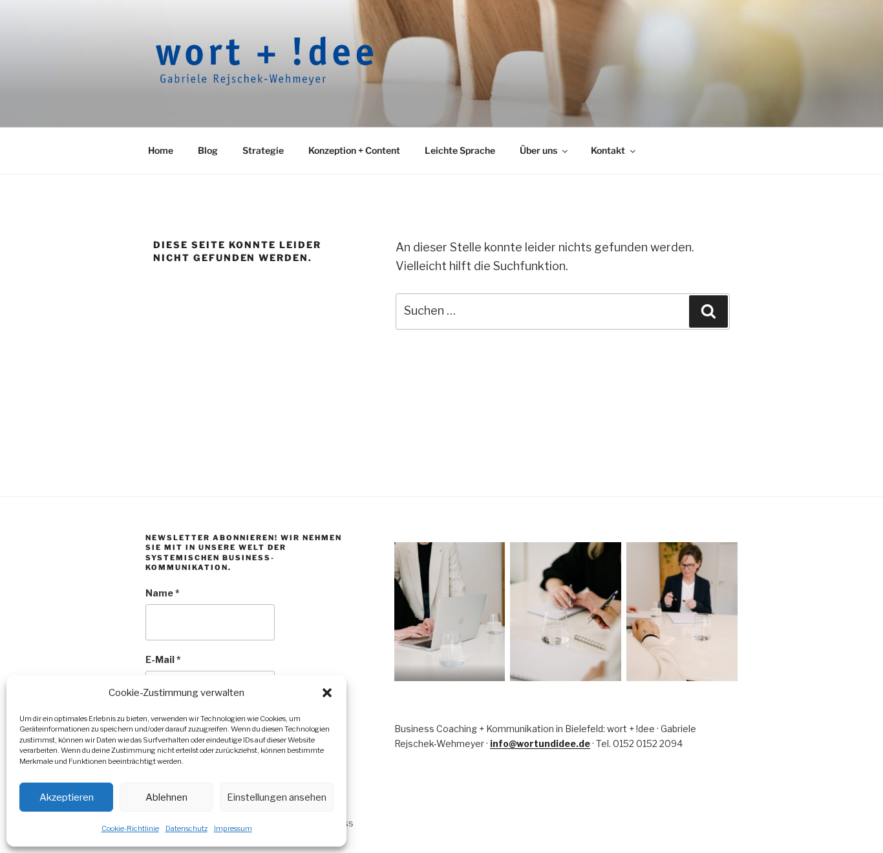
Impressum (233, 828)
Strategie (263, 150)
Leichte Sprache (460, 150)
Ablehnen (166, 797)
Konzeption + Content (354, 150)
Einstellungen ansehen (276, 797)
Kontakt (608, 150)
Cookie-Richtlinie (130, 828)
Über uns (538, 150)
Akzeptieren (66, 797)
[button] (327, 692)
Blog (208, 150)
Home (160, 150)
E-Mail (163, 659)
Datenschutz (186, 828)
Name (162, 592)
